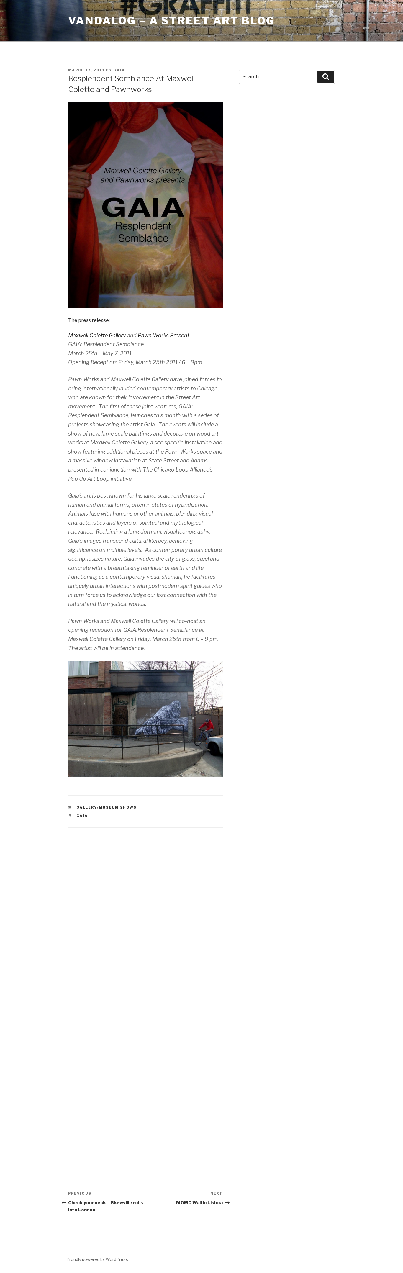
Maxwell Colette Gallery (97, 335)
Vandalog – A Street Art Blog (171, 20)
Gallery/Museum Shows (106, 807)
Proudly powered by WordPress (97, 1259)
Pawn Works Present (163, 335)
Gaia (119, 70)
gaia (82, 816)
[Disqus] (145, 910)
